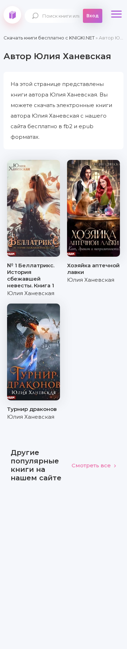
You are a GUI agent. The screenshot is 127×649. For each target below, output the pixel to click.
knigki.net (12, 15)
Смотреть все (91, 465)
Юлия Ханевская (30, 293)
